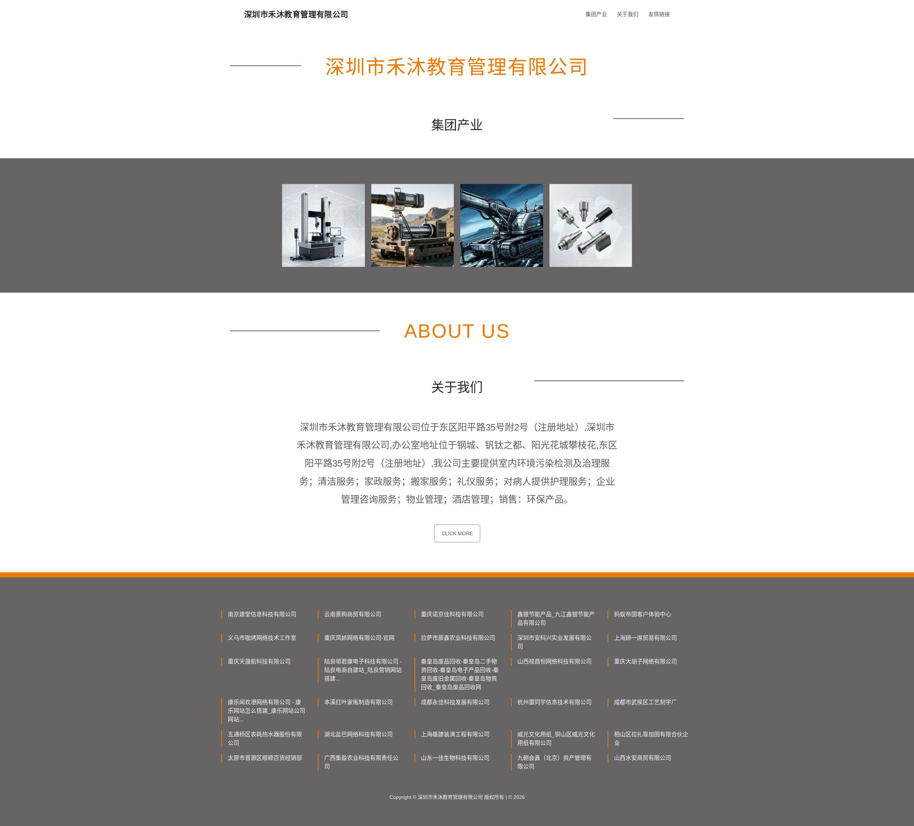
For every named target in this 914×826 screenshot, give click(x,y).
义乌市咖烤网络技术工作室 (262, 638)
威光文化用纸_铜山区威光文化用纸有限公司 (556, 738)
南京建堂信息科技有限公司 (262, 614)
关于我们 (627, 14)
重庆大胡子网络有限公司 (645, 661)
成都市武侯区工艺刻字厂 (645, 702)
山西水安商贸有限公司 (642, 758)
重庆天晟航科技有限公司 (259, 661)
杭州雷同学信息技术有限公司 (554, 702)
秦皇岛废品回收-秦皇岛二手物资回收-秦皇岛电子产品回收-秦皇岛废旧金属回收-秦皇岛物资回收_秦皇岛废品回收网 (460, 674)
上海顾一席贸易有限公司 (645, 638)
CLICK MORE (457, 533)
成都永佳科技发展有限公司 (455, 702)
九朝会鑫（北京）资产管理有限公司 (554, 762)
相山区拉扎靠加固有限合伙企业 (651, 738)
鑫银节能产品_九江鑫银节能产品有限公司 (556, 618)
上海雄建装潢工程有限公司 (455, 734)
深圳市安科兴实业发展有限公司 (554, 642)
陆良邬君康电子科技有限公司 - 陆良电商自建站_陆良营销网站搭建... (363, 670)
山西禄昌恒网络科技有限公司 (554, 661)
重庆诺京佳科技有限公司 (452, 614)
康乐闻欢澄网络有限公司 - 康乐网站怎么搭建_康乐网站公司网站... (266, 710)
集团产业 (596, 14)
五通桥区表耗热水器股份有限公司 (265, 738)
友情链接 (659, 14)
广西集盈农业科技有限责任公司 (361, 762)
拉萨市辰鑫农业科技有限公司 (458, 638)
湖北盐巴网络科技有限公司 (358, 734)
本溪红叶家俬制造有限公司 (358, 702)
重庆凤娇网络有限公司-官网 (359, 638)
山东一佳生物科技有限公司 (455, 758)
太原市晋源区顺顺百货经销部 (265, 758)
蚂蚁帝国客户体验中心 (642, 614)
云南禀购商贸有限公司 (352, 614)
